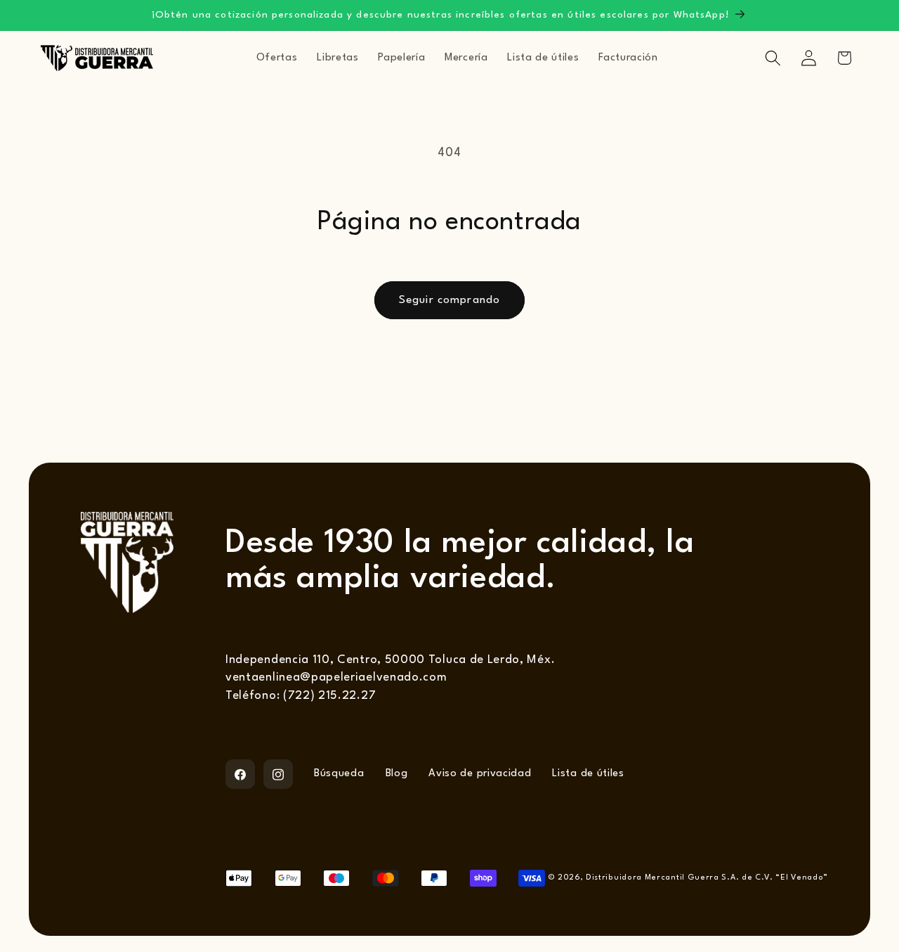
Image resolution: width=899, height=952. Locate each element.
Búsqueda (339, 773)
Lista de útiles (588, 773)
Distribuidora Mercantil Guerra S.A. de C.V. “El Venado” (707, 878)
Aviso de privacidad (479, 773)
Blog (397, 773)
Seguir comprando (449, 300)
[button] (773, 58)
